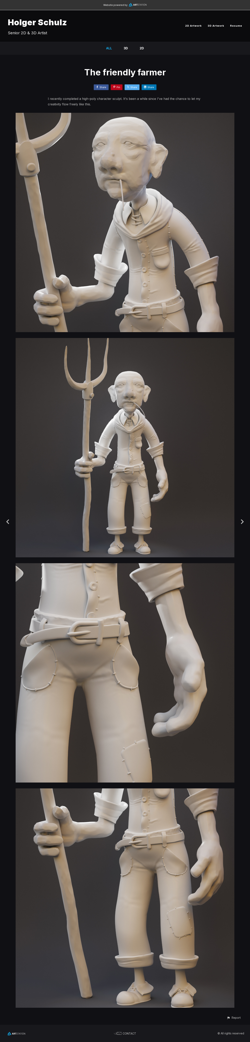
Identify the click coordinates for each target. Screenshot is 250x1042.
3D (126, 48)
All (109, 48)
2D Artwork (193, 25)
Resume (236, 25)
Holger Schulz (37, 22)
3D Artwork (216, 25)
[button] (233, 1018)
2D (142, 48)
